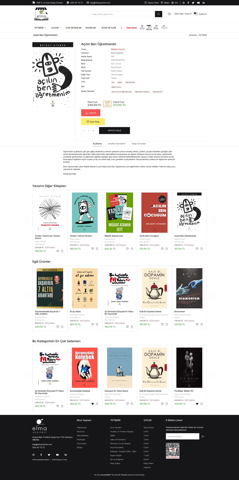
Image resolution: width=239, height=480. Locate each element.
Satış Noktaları (83, 435)
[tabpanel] (52, 76)
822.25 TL (110, 248)
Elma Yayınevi (40, 244)
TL (179, 248)
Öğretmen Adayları (142, 92)
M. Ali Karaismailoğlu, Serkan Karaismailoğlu (155, 315)
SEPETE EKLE (114, 130)
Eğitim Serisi (116, 87)
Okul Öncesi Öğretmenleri (122, 92)
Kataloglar (81, 439)
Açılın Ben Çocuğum (149, 236)
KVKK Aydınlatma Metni (40, 460)
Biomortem (179, 311)
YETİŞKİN (38, 28)
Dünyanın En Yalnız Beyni (116, 391)
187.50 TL (145, 324)
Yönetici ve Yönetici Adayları (121, 431)
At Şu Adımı (75, 311)
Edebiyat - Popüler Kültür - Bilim (123, 451)
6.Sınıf (146, 451)
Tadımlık (92, 113)
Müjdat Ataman (118, 49)
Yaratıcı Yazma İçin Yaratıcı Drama (47, 237)
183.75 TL (75, 324)
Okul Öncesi (149, 427)
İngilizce (147, 467)
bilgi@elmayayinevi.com (100, 3)
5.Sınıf (146, 447)
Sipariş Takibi (153, 3)
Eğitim (120, 82)
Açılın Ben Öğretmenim (185, 236)
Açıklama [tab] (97, 143)
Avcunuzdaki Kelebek (80, 391)
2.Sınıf (146, 435)
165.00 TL (40, 251)
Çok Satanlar (73, 28)
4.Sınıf (146, 443)
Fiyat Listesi (81, 443)
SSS (176, 3)
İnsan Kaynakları (117, 447)
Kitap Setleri (109, 28)
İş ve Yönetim (115, 427)
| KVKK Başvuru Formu (58, 460)
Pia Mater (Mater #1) (183, 391)
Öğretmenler (157, 92)
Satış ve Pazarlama (118, 439)
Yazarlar (90, 28)
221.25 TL (179, 324)
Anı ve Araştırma (116, 459)
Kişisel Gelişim (116, 455)
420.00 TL (40, 326)
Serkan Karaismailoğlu (182, 315)
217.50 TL (145, 248)
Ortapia (142, 317)
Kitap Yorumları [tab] (139, 143)
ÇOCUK (55, 28)
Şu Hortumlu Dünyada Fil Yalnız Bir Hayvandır (119, 312)
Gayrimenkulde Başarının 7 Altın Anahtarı (47, 312)
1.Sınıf (146, 431)
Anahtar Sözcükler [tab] (116, 143)
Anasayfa (193, 35)
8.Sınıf (146, 459)
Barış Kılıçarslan (40, 317)
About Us (80, 431)
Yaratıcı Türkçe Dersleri (81, 236)
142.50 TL (75, 403)
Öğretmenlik (130, 82)
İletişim (166, 3)
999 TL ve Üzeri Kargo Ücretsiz (49, 3)
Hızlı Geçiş (132, 28)
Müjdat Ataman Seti (114, 236)
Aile (113, 82)
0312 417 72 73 (76, 3)
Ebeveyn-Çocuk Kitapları (120, 443)
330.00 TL (180, 403)
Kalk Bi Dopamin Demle (150, 311)
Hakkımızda (81, 427)
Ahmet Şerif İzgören (77, 315)
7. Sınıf (146, 455)
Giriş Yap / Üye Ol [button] (183, 13)
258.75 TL (110, 403)
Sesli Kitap (94, 121)
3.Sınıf (146, 439)
